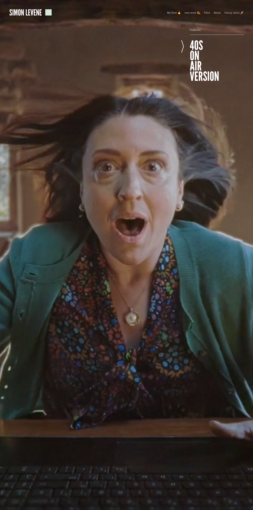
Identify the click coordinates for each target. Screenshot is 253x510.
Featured (195, 30)
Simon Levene (26, 12)
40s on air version (193, 61)
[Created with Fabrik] (1, 493)
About (217, 12)
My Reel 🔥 (174, 12)
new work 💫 (192, 12)
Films (207, 12)
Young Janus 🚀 (234, 12)
